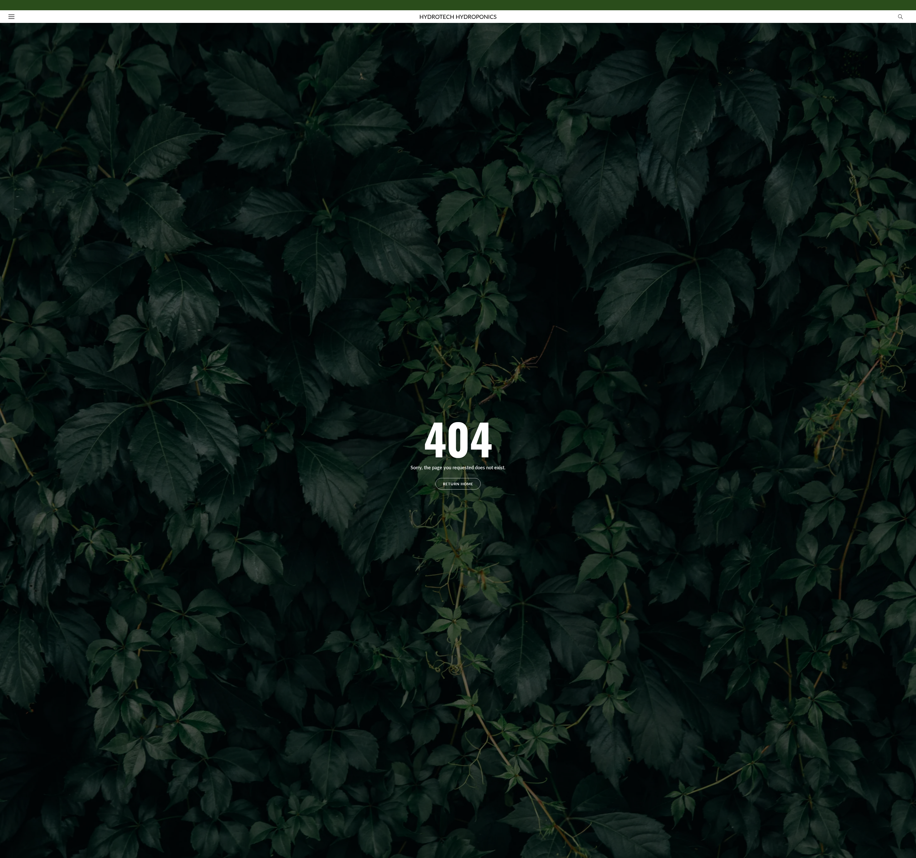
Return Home (458, 483)
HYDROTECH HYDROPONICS (458, 16)
